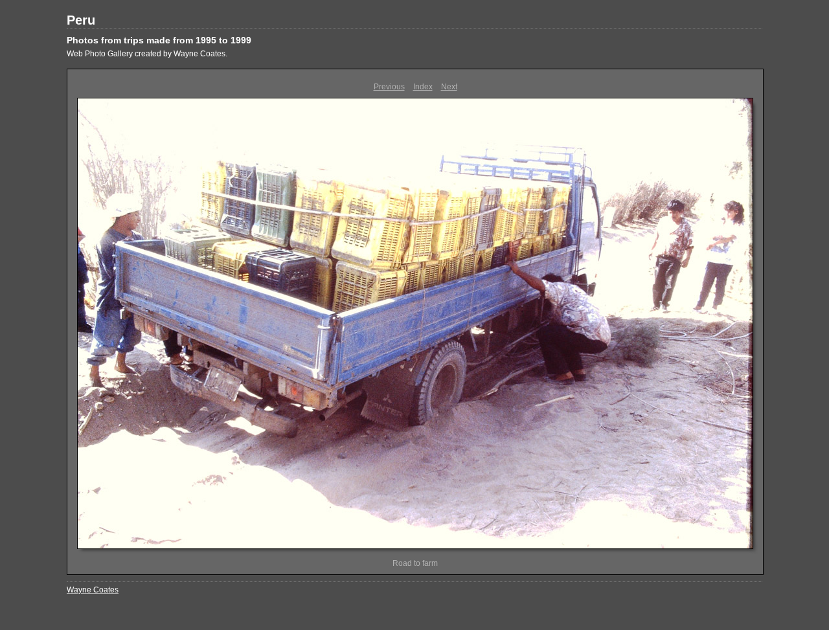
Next (449, 86)
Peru (81, 20)
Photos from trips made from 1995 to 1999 (159, 40)
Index (423, 86)
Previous (389, 86)
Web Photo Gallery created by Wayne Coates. (147, 53)
